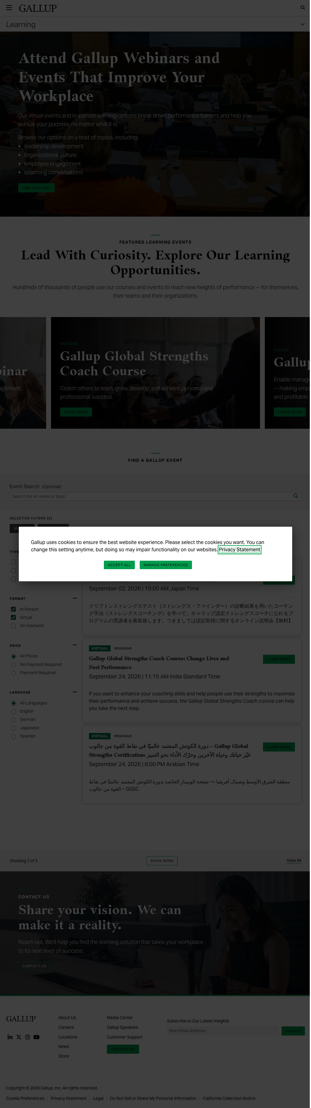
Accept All (119, 565)
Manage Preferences (166, 565)
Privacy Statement (239, 549)
